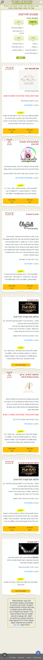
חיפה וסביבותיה (17, 44)
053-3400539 (28, 571)
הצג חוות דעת (30, 131)
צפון (18, 38)
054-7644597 (28, 264)
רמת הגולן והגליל (16, 47)
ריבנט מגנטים (33, 542)
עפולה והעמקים (17, 50)
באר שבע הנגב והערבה (18, 32)
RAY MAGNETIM (32, 69)
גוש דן (35, 44)
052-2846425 (28, 105)
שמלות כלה (12, 657)
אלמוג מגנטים (33, 300)
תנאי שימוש (21, 657)
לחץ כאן (17, 625)
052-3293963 (28, 340)
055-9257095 (19, 178)
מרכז (33, 38)
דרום (19, 22)
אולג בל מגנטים (32, 214)
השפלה (34, 47)
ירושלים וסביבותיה (31, 50)
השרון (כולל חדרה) (31, 53)
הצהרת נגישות (37, 657)
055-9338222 (28, 424)
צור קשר (29, 657)
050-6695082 (28, 178)
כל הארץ (33, 22)
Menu (4, 655)
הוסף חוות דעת (12, 131)
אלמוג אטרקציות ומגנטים (28, 463)
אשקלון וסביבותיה (16, 28)
